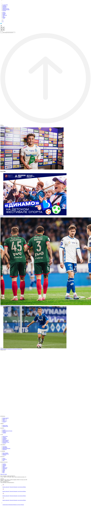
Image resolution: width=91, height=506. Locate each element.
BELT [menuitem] (4, 471)
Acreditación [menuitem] (5, 438)
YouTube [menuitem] (4, 463)
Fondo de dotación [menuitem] (6, 440)
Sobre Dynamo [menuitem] (5, 436)
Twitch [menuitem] (4, 469)
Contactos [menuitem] (4, 437)
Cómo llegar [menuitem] (5, 446)
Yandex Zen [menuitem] (5, 468)
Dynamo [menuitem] (4, 429)
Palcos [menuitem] (4, 419)
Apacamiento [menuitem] (5, 420)
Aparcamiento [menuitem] (5, 447)
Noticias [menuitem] (4, 458)
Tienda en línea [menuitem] (5, 425)
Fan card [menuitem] (4, 421)
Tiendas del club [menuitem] (5, 426)
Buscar (4, 32)
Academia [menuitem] (4, 432)
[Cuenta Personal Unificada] (1, 26)
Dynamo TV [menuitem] (5, 459)
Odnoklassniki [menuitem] (5, 467)
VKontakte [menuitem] (4, 464)
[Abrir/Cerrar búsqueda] (2, 28)
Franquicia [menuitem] (4, 439)
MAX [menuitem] (4, 472)
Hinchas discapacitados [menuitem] (6, 448)
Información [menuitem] (5, 449)
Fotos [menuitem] (3, 460)
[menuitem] (47, 4)
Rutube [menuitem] (4, 470)
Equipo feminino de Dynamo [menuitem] (7, 430)
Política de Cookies (3, 474)
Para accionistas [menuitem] (5, 441)
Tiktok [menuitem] (4, 466)
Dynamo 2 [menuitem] (4, 431)
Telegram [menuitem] (4, 465)
